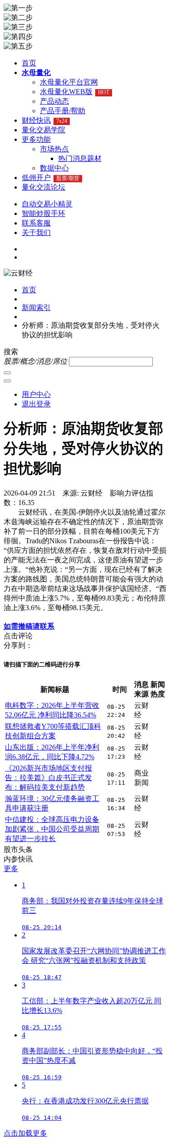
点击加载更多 (25, 1133)
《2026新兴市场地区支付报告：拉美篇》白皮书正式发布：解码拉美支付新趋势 (48, 777)
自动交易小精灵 (47, 204)
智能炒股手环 (43, 213)
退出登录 (36, 404)
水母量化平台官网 (69, 82)
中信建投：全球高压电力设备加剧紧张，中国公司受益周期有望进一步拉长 (52, 829)
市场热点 (54, 149)
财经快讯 (44, 120)
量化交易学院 (43, 130)
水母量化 (36, 72)
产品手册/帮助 (62, 111)
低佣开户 (50, 177)
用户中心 (36, 394)
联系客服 (36, 223)
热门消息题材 (80, 158)
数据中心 (54, 168)
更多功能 (36, 139)
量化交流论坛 (43, 187)
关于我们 (36, 232)
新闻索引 (36, 307)
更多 (11, 868)
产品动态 (54, 101)
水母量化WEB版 (74, 91)
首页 (29, 63)
